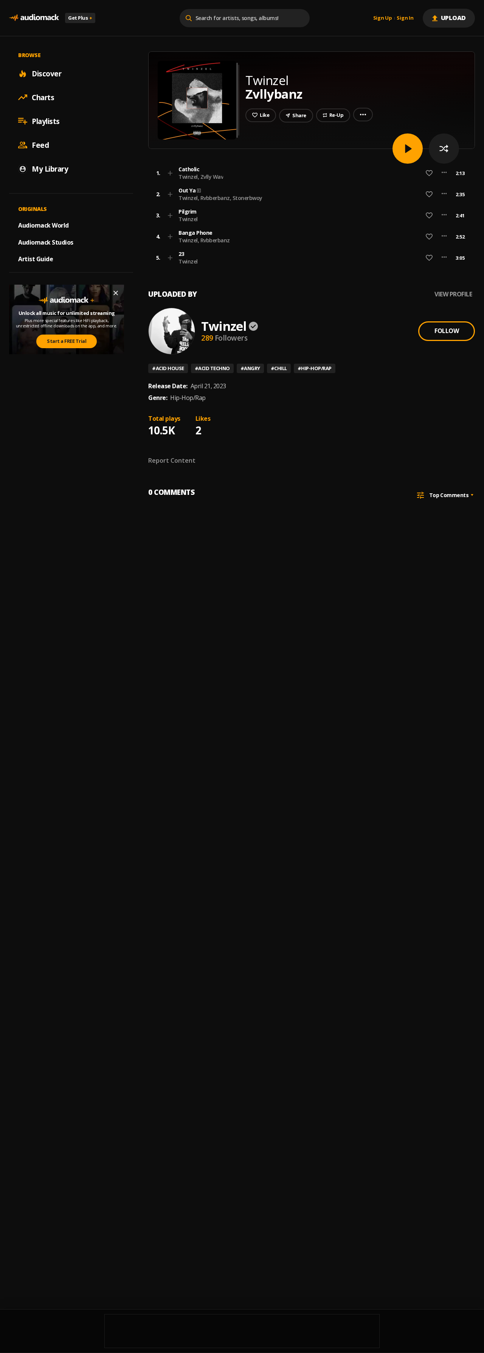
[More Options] (444, 173)
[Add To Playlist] (170, 173)
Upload (453, 18)
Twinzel (188, 219)
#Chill (279, 368)
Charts (43, 97)
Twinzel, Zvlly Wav (200, 176)
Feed (40, 145)
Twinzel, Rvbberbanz (204, 240)
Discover (46, 73)
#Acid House (168, 368)
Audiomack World (43, 225)
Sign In (405, 18)
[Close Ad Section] (115, 293)
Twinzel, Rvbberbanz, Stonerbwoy (220, 197)
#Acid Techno (212, 368)
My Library (50, 169)
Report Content (171, 460)
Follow (446, 331)
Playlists (46, 121)
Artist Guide (35, 259)
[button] (309, 173)
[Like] (429, 173)
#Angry (250, 368)
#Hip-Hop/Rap (315, 368)
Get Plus (80, 17)
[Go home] (34, 17)
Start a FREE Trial (66, 341)
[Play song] (407, 148)
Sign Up (382, 18)
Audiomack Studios (45, 242)
